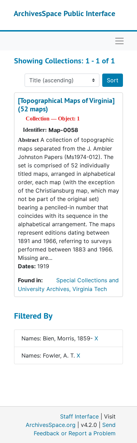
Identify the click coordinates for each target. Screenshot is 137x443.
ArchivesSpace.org (51, 424)
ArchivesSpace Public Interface (64, 13)
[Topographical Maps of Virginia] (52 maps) (66, 104)
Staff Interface (79, 416)
